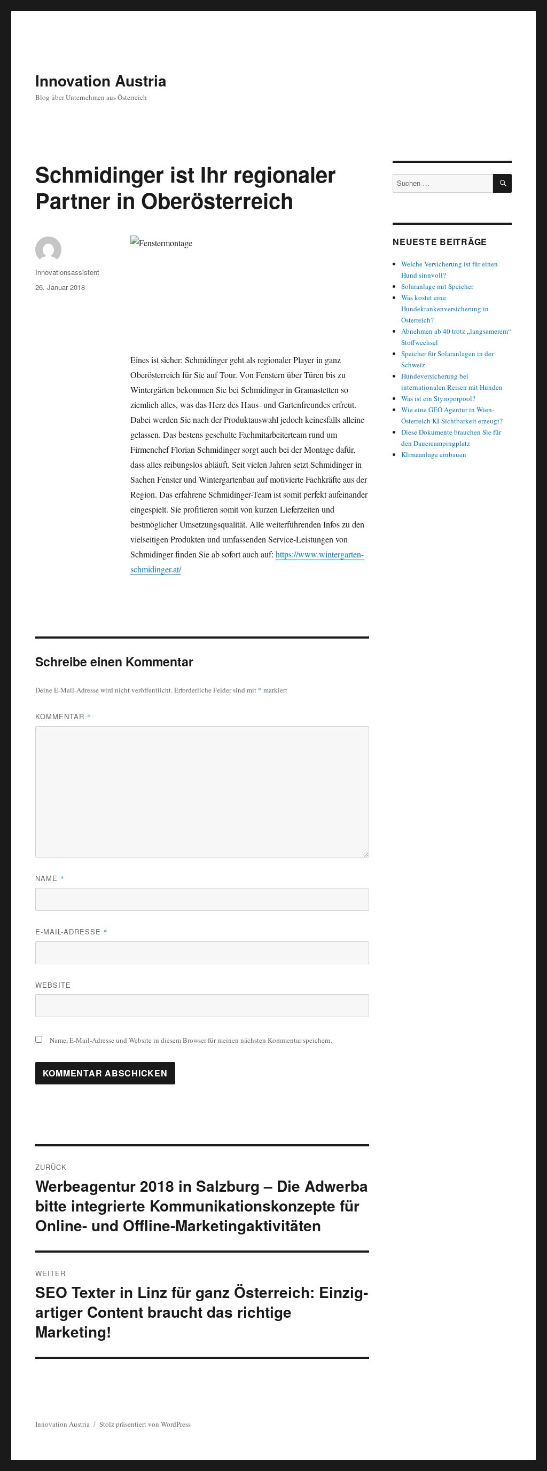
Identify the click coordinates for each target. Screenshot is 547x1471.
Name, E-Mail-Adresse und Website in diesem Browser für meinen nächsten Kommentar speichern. (191, 1040)
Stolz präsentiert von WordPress (145, 1424)
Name (50, 878)
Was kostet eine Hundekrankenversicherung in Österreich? (445, 309)
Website (53, 985)
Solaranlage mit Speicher (437, 286)
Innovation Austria (101, 80)
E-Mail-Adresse (71, 931)
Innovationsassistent (67, 272)
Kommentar (63, 716)
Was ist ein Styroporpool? (438, 398)
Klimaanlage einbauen (433, 454)
